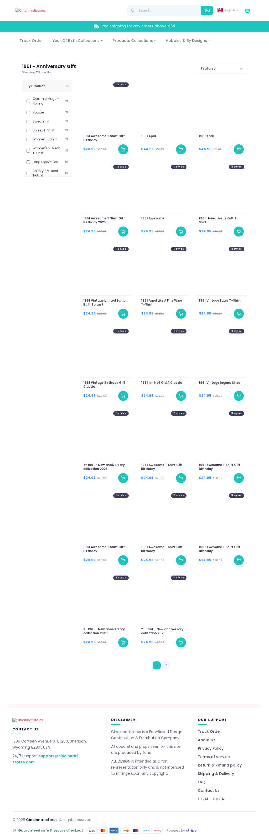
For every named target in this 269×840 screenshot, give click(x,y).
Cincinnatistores (42, 819)
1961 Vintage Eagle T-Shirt (220, 301)
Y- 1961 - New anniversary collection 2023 (104, 467)
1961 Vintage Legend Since (219, 383)
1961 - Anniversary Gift (49, 66)
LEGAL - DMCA (211, 799)
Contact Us (209, 790)
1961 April (148, 137)
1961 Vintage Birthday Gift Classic (104, 385)
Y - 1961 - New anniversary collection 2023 (162, 631)
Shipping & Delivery (216, 773)
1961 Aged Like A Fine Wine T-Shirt (161, 303)
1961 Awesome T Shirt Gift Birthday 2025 (104, 220)
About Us (206, 740)
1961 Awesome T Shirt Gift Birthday (104, 139)
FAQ (201, 782)
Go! (207, 10)
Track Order (209, 731)
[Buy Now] (123, 149)
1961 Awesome (152, 218)
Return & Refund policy (220, 765)
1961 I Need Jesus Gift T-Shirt (218, 220)
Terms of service (214, 756)
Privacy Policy (211, 748)
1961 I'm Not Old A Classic (161, 383)
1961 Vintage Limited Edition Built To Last (105, 303)
